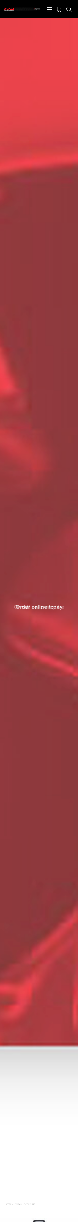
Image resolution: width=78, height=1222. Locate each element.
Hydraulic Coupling (24, 1204)
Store (8, 1204)
